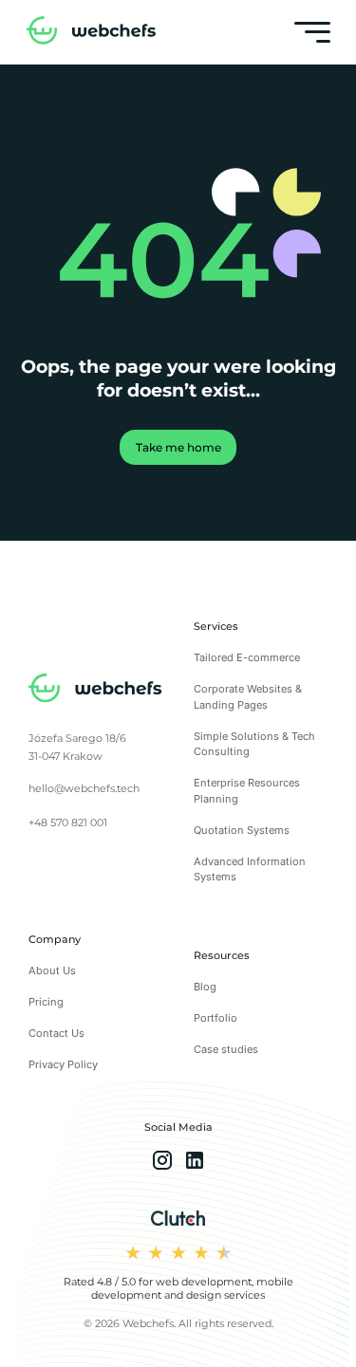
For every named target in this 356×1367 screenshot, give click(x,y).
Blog (205, 986)
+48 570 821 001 (67, 822)
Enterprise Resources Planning (247, 790)
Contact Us (56, 1033)
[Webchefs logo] (95, 691)
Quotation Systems (242, 830)
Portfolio (215, 1018)
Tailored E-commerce (247, 657)
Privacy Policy (63, 1064)
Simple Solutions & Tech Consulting (254, 744)
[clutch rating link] (178, 1219)
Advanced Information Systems (250, 869)
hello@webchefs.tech (84, 788)
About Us (52, 970)
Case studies (226, 1049)
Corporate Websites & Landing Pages (248, 696)
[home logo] (91, 32)
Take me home (178, 447)
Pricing (46, 1001)
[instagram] (162, 1162)
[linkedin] (194, 1162)
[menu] (311, 32)
